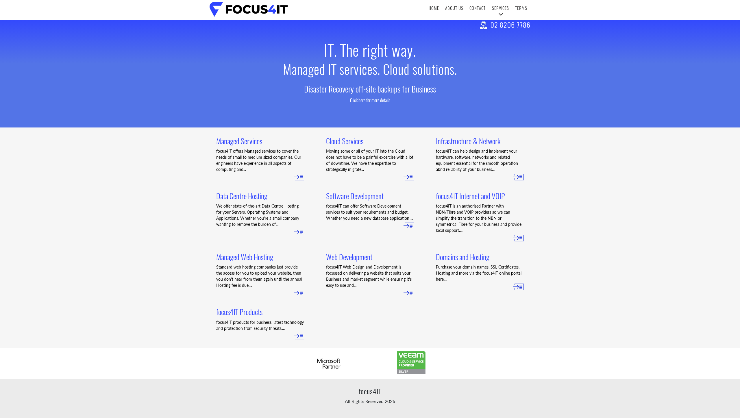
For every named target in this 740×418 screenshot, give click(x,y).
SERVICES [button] (500, 8)
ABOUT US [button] (454, 8)
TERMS (521, 8)
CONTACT (477, 8)
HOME (434, 8)
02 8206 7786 (510, 24)
